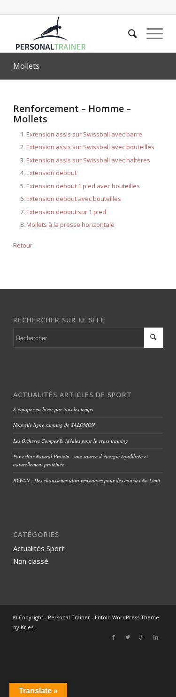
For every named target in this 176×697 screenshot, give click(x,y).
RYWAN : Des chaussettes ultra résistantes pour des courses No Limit (86, 480)
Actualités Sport (38, 548)
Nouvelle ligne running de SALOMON (54, 424)
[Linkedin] (156, 637)
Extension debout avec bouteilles (73, 198)
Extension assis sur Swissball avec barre (84, 134)
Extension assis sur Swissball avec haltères (88, 160)
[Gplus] (142, 637)
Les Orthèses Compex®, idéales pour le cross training (70, 440)
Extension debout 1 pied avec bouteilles (83, 186)
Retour (22, 245)
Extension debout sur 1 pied (66, 212)
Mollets (26, 66)
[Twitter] (128, 637)
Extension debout (51, 172)
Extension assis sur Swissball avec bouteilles (90, 147)
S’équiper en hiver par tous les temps (53, 409)
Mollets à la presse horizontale (70, 224)
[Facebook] (114, 637)
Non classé (30, 561)
